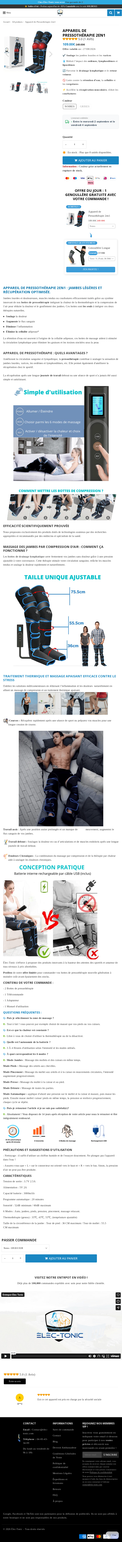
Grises (85, 106)
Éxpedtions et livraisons (60, 1481)
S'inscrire (110, 1455)
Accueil (6, 22)
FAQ (55, 1495)
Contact (57, 1435)
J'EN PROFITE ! (90, 269)
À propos (58, 1501)
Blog (55, 1441)
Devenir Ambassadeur (64, 1447)
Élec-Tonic (16, 1529)
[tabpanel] (15, 87)
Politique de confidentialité (60, 1465)
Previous (7, 53)
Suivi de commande (63, 1429)
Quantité (68, 137)
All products (17, 22)
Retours (57, 1489)
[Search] (110, 12)
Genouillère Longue (99, 248)
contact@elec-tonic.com (92, 1484)
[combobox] (101, 226)
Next (51, 53)
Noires (70, 106)
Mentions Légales (62, 1473)
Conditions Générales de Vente (64, 1455)
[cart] (118, 12)
